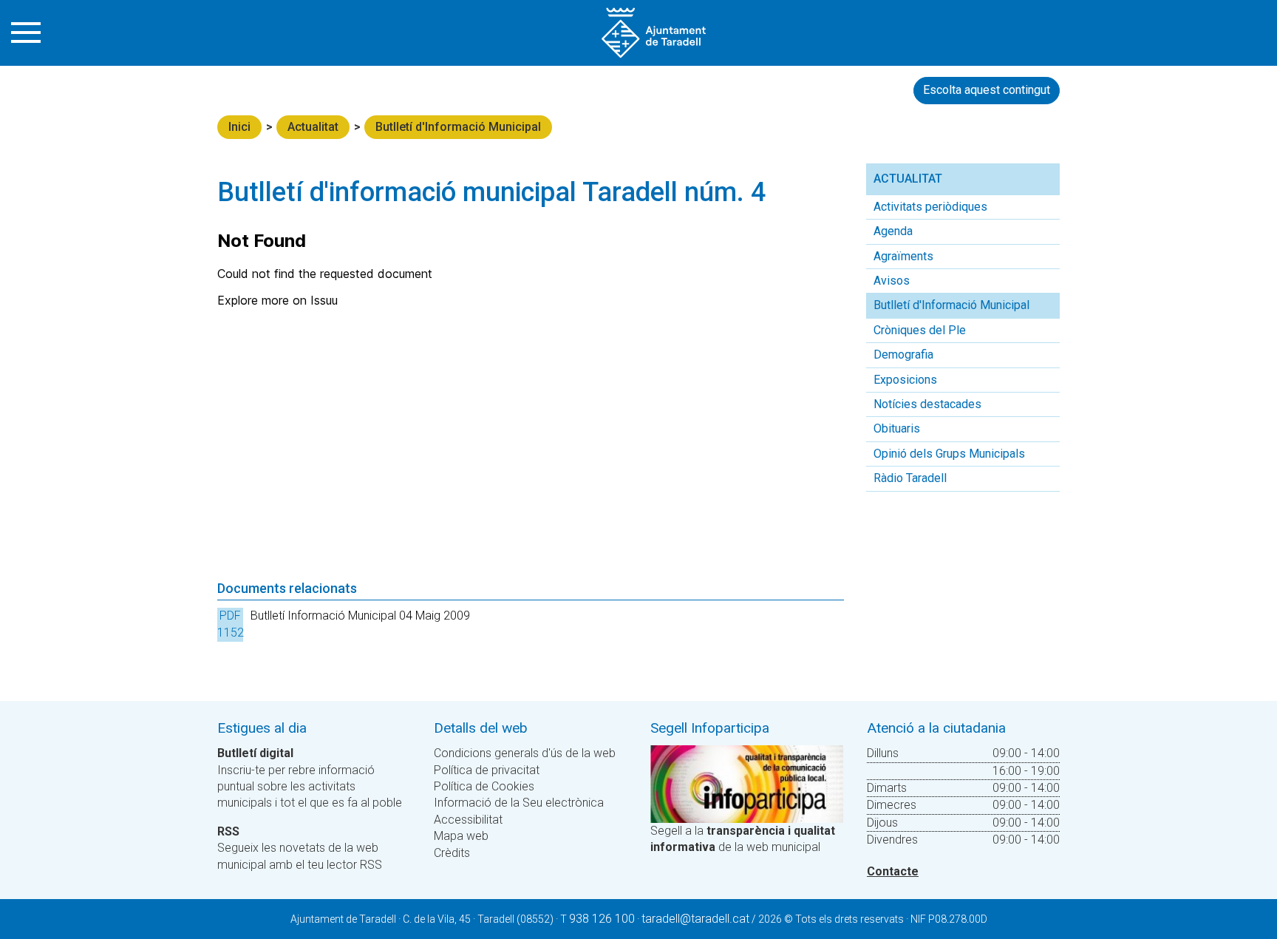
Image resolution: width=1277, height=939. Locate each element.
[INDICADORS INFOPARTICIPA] (746, 783)
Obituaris (897, 428)
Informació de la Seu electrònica (519, 803)
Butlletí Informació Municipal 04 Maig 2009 (360, 616)
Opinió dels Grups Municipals (949, 454)
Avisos (892, 281)
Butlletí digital (255, 753)
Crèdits (452, 853)
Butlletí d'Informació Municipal (458, 127)
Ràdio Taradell (910, 478)
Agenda (893, 231)
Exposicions (905, 380)
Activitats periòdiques (930, 207)
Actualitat (312, 127)
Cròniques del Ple (920, 330)
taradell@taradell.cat (695, 919)
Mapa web (461, 836)
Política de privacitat (486, 770)
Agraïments (903, 256)
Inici (239, 127)
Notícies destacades (927, 404)
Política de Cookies (484, 786)
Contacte (893, 871)
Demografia (903, 355)
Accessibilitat (468, 820)
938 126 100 (602, 919)
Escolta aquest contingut (986, 90)
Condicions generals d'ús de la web (525, 753)
